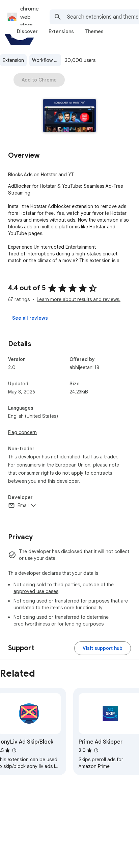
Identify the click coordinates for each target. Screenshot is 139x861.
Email (23, 505)
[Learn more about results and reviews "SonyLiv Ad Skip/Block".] (14, 750)
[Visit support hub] (102, 648)
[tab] (27, 31)
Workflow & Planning (46, 60)
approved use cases (35, 591)
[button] (69, 116)
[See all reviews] (30, 318)
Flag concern (22, 432)
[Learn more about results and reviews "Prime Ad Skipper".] (96, 750)
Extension (13, 60)
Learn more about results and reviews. (78, 299)
